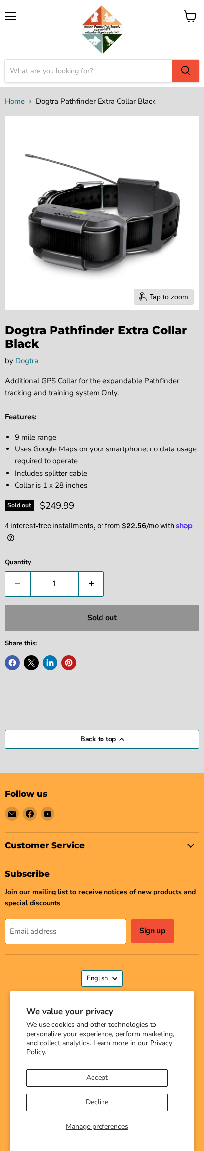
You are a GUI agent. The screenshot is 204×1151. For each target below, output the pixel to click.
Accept (97, 1077)
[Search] (185, 71)
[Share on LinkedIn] (50, 662)
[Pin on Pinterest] (68, 662)
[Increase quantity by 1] (91, 584)
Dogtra (26, 361)
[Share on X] (31, 662)
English (97, 978)
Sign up (152, 930)
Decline (97, 1102)
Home (15, 101)
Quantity (18, 562)
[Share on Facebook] (12, 662)
